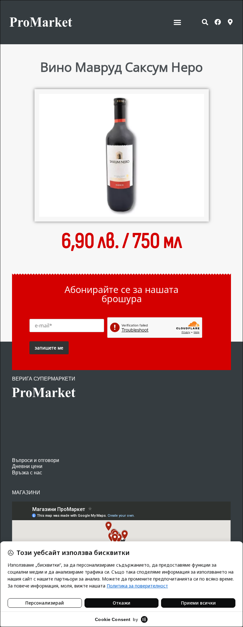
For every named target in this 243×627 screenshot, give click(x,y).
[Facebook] (217, 22)
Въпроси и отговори (35, 460)
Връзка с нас (27, 472)
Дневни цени (27, 466)
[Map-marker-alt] (230, 22)
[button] (177, 22)
